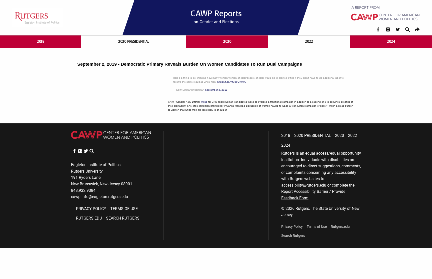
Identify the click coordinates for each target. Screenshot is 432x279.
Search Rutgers (123, 218)
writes (204, 101)
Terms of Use (124, 208)
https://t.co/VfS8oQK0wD (231, 81)
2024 (391, 41)
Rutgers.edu (89, 218)
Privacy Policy (91, 208)
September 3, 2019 (216, 89)
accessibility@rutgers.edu (303, 185)
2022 (309, 41)
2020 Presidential (133, 41)
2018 (40, 41)
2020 (227, 41)
